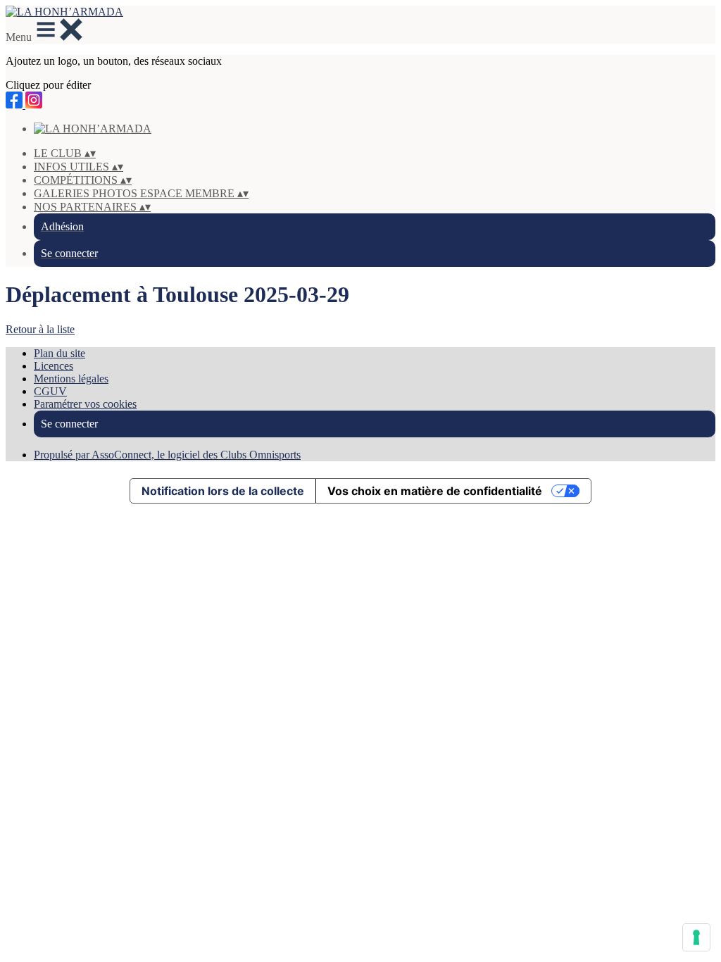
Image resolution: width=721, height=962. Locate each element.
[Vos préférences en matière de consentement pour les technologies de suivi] (696, 937)
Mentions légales (71, 379)
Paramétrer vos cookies (85, 404)
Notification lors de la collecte (223, 491)
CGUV (50, 391)
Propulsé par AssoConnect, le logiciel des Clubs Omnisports (167, 455)
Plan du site (59, 353)
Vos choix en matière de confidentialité (434, 491)
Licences (53, 366)
